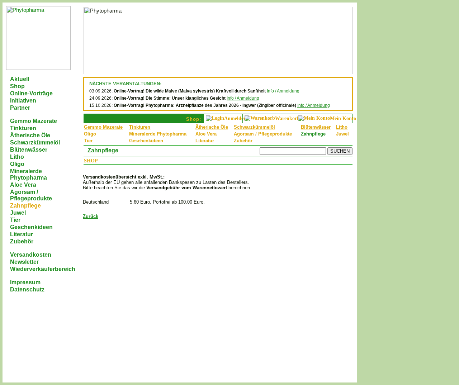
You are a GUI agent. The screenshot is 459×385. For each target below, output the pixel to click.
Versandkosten (30, 255)
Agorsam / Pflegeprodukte (31, 195)
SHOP (91, 160)
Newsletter (24, 262)
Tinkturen (23, 128)
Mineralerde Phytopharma (28, 174)
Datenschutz (27, 289)
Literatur (21, 234)
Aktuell (19, 79)
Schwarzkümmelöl (35, 142)
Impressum (25, 282)
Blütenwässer (28, 150)
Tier (15, 220)
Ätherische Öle (30, 135)
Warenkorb (287, 118)
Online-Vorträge (31, 93)
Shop (17, 86)
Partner (20, 108)
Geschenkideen (31, 227)
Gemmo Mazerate (33, 121)
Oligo (17, 164)
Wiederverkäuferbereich (42, 269)
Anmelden (235, 118)
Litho (17, 157)
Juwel (18, 213)
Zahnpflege (25, 206)
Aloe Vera (23, 185)
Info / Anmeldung (283, 91)
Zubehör (21, 241)
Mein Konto (343, 118)
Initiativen (23, 101)
